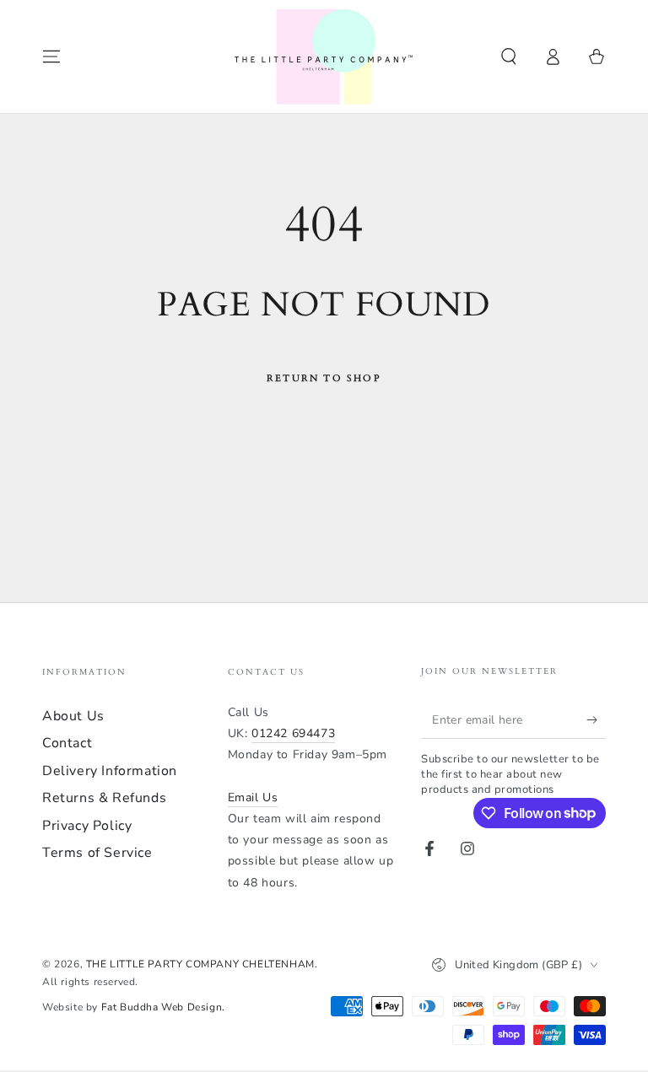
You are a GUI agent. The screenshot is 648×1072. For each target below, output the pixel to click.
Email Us (253, 797)
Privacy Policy (87, 825)
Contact (67, 743)
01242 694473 (293, 733)
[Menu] (51, 56)
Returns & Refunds (104, 798)
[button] (509, 56)
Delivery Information (109, 771)
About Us (73, 716)
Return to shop (324, 378)
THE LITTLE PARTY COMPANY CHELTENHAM (200, 964)
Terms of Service (97, 852)
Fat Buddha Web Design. (163, 1007)
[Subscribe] (596, 719)
